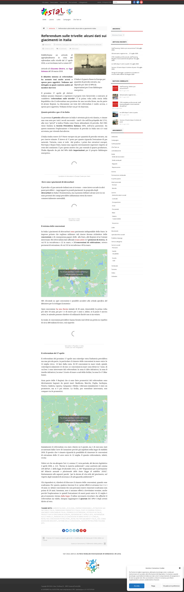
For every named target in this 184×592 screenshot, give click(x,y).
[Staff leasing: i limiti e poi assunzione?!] (115, 88)
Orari (113, 206)
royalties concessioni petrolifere (55, 519)
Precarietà (115, 209)
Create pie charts (85, 176)
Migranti (114, 164)
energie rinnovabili (84, 508)
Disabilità (116, 254)
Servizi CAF (63, 2)
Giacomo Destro (57, 68)
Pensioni (115, 248)
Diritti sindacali (116, 160)
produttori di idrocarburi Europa (55, 514)
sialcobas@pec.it (80, 589)
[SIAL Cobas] (57, 12)
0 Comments (62, 49)
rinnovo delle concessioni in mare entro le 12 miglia (76, 517)
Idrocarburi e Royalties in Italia (74, 346)
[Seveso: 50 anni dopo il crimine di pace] (115, 122)
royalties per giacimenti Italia (83, 519)
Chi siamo (45, 2)
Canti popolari (116, 144)
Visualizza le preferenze (171, 586)
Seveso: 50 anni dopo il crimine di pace (123, 67)
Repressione (116, 167)
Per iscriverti (73, 2)
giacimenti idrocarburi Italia (53, 512)
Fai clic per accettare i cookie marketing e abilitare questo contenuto (74, 273)
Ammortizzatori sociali (119, 195)
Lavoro (51, 20)
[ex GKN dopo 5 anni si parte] (115, 114)
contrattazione (116, 151)
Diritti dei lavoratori (118, 157)
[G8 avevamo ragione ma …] (115, 96)
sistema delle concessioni (69, 521)
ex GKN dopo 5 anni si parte (120, 64)
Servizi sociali (115, 245)
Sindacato (98, 45)
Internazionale (116, 182)
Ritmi (113, 213)
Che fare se (77, 20)
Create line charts (74, 220)
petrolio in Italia (94, 512)
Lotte (58, 20)
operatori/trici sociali (118, 235)
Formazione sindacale (118, 175)
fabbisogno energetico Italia (67, 510)
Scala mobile (117, 219)
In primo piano (73, 45)
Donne (113, 172)
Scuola (114, 258)
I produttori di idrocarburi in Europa (68, 176)
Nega (153, 586)
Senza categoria (84, 45)
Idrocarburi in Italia (74, 219)
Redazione (47, 45)
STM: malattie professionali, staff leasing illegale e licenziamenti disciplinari (124, 58)
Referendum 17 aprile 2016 (82, 514)
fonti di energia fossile (91, 510)
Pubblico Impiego (116, 238)
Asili (114, 261)
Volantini (114, 276)
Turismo (114, 269)
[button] (180, 568)
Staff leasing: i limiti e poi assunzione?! (123, 48)
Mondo (114, 188)
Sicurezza (92, 45)
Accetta (136, 586)
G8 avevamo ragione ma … (120, 53)
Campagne (67, 20)
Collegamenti (83, 2)
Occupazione (116, 202)
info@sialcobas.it (67, 589)
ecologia (70, 508)
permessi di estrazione (76, 512)
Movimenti (114, 231)
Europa (114, 185)
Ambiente (52, 28)
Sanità (114, 251)
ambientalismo (59, 508)
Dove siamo (54, 2)
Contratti (115, 199)
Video (113, 273)
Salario (114, 216)
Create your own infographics (74, 347)
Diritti (44, 20)
